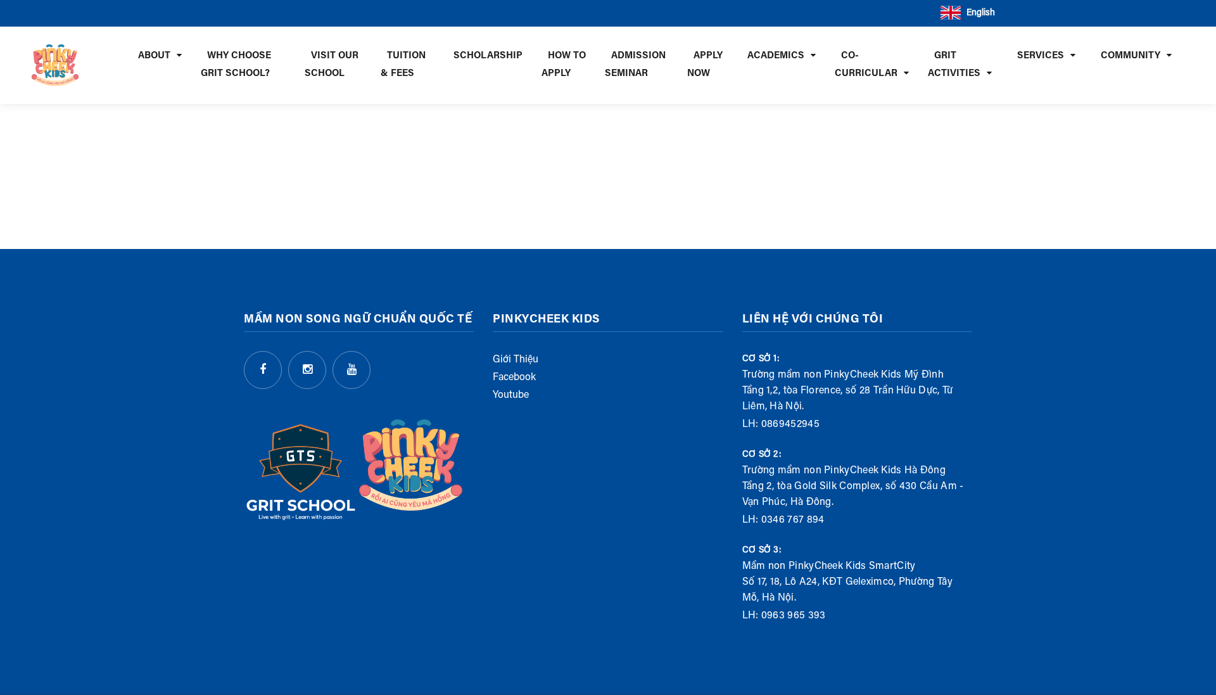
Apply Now (705, 65)
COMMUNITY (1130, 56)
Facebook (514, 378)
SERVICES (1040, 56)
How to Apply (564, 65)
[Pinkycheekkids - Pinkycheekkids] (55, 65)
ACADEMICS (775, 56)
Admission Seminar (635, 65)
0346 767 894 (793, 520)
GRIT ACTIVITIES (954, 65)
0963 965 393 (793, 616)
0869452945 (790, 424)
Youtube (511, 395)
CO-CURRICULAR (866, 65)
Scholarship (487, 56)
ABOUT (154, 56)
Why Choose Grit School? (236, 65)
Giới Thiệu (515, 360)
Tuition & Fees (403, 65)
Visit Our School (331, 65)
